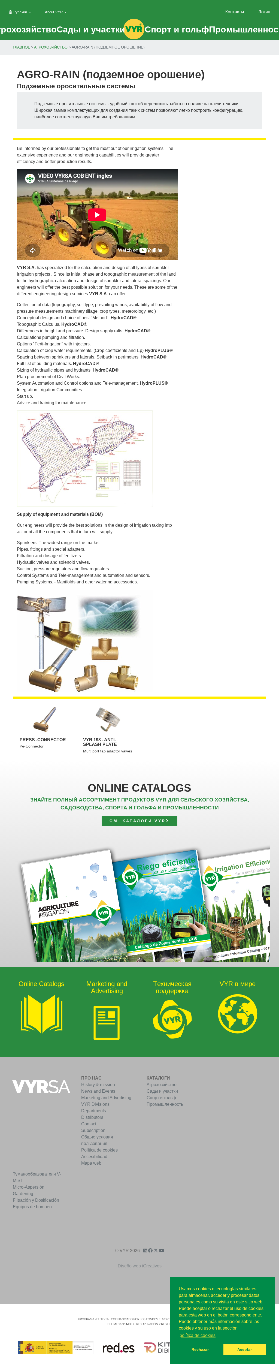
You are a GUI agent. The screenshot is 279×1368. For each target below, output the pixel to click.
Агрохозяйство (51, 47)
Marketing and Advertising (106, 1097)
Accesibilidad (94, 1156)
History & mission (98, 1084)
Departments (93, 1110)
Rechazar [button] (200, 1349)
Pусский (20, 12)
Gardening (23, 1193)
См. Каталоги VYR (138, 821)
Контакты (234, 12)
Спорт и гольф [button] (177, 29)
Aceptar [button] (244, 1349)
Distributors (92, 1117)
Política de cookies (99, 1150)
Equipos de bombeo (32, 1206)
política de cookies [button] (198, 1335)
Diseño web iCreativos (140, 1266)
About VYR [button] (54, 12)
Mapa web (91, 1163)
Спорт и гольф (161, 1097)
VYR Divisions (95, 1104)
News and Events (98, 1091)
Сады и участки (162, 1091)
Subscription (93, 1130)
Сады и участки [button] (91, 29)
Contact (88, 1124)
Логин (264, 12)
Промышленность (165, 1104)
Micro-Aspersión (28, 1187)
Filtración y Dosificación (36, 1200)
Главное (21, 47)
